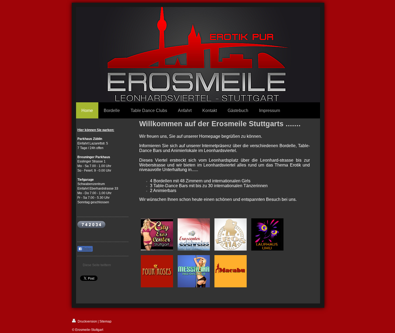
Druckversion (87, 321)
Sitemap (105, 321)
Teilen (87, 249)
